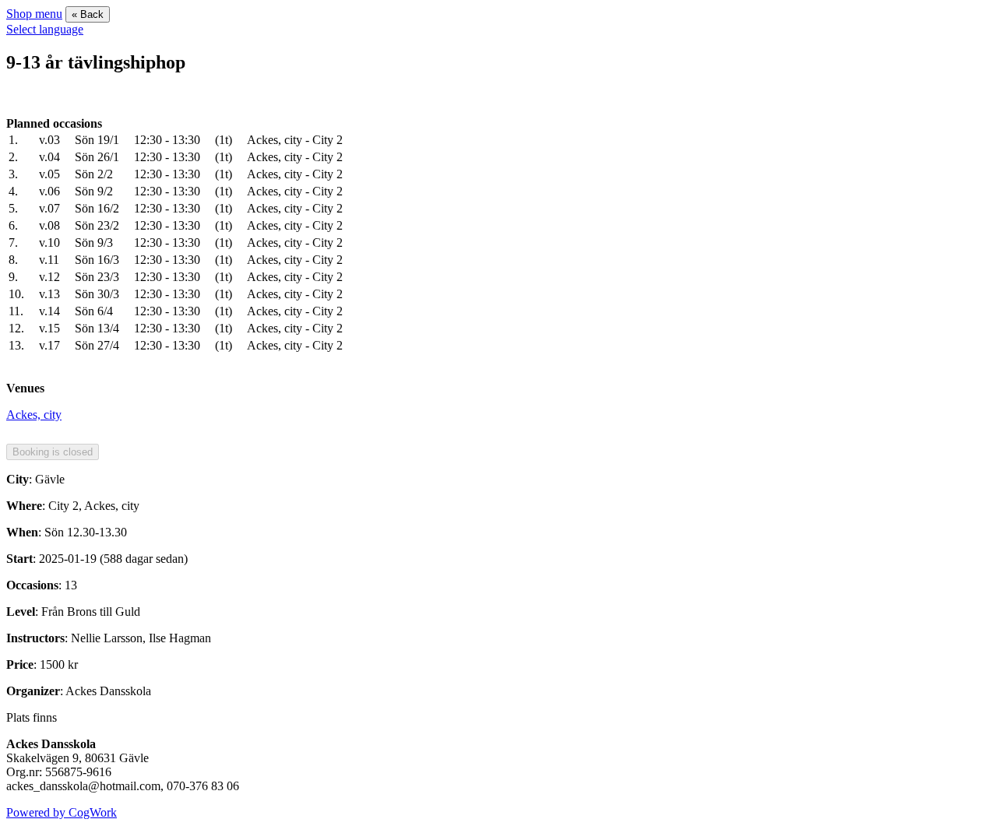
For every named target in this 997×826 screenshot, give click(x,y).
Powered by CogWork (61, 812)
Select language (44, 29)
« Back (88, 14)
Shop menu (34, 13)
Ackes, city (34, 414)
